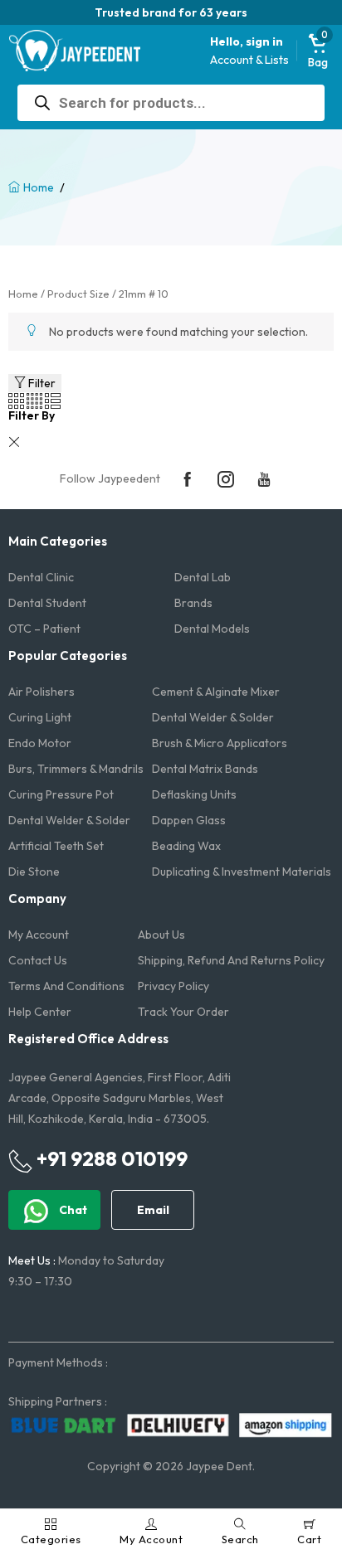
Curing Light (39, 717)
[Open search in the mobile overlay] (171, 102)
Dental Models (212, 628)
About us (161, 934)
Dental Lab (202, 577)
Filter (41, 383)
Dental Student (47, 602)
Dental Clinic (41, 577)
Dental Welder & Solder (213, 717)
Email (153, 1209)
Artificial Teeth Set (56, 845)
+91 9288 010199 (110, 1158)
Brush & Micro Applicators (219, 743)
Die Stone (34, 871)
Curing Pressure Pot (61, 794)
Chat (71, 1209)
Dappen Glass (189, 820)
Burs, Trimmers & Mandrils (76, 768)
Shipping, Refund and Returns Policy (231, 960)
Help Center (39, 1011)
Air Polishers (41, 691)
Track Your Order (183, 1011)
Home (38, 187)
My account (38, 934)
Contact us (37, 960)
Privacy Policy (173, 986)
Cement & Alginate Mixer (216, 691)
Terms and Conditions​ (66, 986)
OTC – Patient (44, 628)
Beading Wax (186, 845)
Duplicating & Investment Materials (241, 871)
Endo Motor (39, 743)
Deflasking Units (194, 794)
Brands (193, 602)
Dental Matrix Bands (205, 768)
